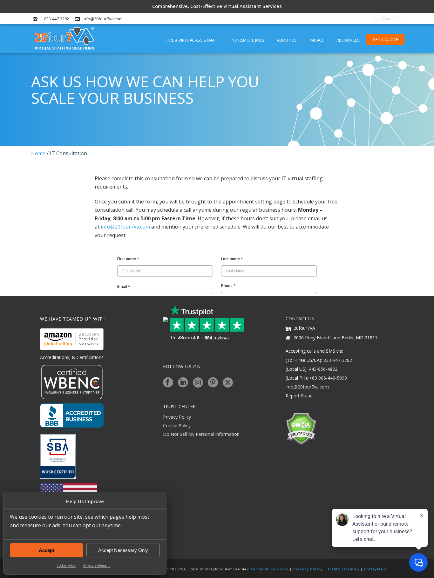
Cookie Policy (66, 565)
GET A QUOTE (385, 39)
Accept (46, 550)
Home (38, 153)
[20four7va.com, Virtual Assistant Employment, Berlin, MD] (72, 417)
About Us (287, 40)
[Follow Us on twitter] (228, 382)
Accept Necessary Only (123, 550)
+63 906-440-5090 (328, 378)
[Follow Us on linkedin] (183, 382)
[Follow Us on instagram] (198, 382)
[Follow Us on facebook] (168, 382)
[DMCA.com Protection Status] (301, 428)
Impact (316, 40)
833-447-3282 (337, 360)
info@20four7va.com (103, 19)
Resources (348, 40)
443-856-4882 (323, 369)
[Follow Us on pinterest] (213, 382)
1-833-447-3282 (55, 19)
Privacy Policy (177, 417)
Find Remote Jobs (246, 40)
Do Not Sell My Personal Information (201, 434)
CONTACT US (300, 319)
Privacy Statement (96, 565)
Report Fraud (299, 396)
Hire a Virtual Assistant (191, 40)
